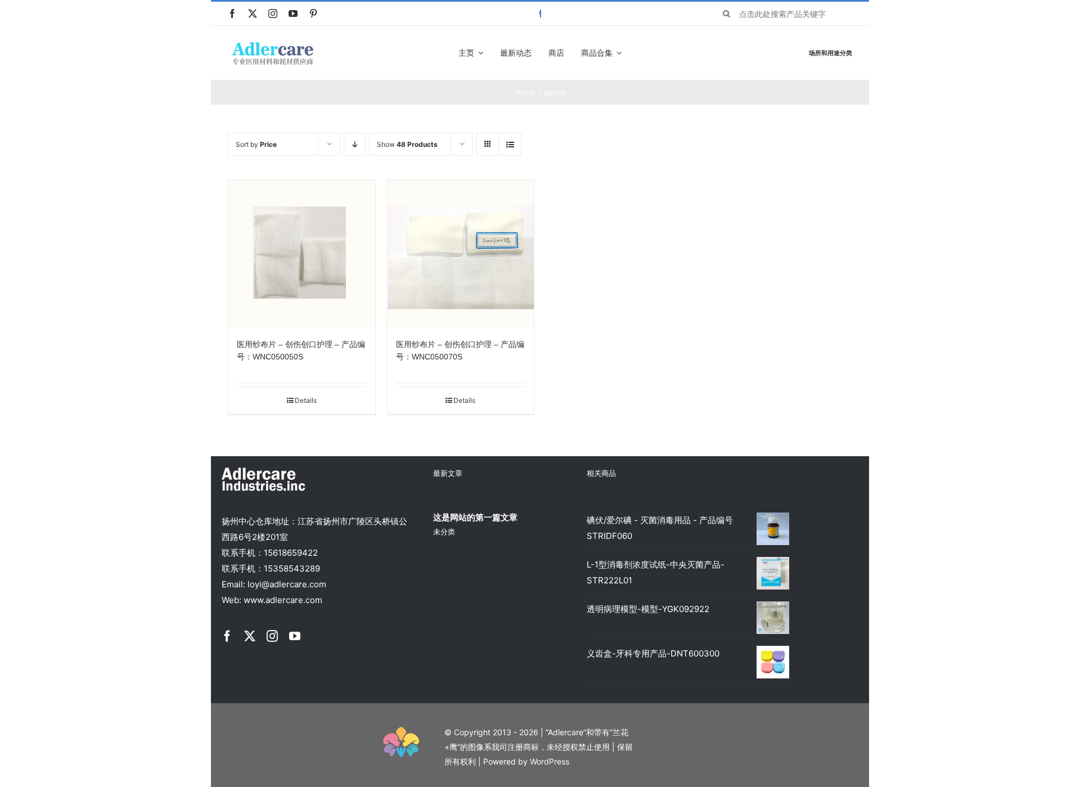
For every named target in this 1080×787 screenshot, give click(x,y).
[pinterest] (313, 13)
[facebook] (232, 13)
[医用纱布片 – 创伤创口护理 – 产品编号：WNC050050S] (301, 253)
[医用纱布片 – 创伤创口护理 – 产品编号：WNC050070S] (461, 253)
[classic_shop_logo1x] (273, 45)
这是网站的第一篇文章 (475, 517)
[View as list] (510, 144)
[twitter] (252, 13)
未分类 (444, 531)
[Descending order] (355, 144)
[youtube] (293, 13)
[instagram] (272, 13)
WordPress (549, 761)
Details (306, 400)
